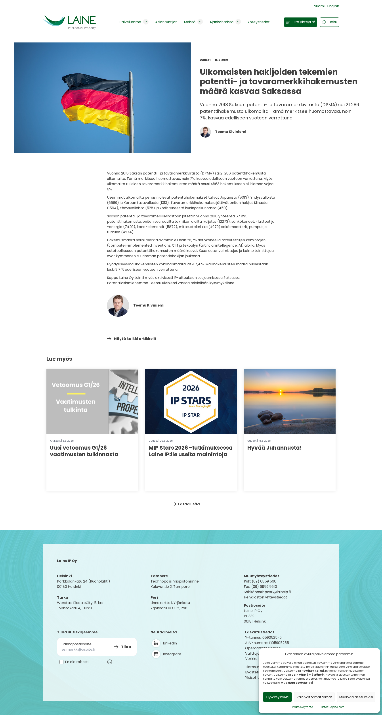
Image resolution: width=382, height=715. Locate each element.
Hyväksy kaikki (277, 697)
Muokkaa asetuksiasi (356, 697)
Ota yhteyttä (303, 22)
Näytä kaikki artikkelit (135, 338)
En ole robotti (76, 662)
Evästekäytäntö (302, 707)
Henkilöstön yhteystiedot (265, 597)
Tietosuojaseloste (332, 707)
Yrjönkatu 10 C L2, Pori (169, 608)
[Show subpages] (146, 22)
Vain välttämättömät (314, 697)
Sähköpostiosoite (77, 644)
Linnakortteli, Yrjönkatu (170, 602)
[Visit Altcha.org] (109, 661)
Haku (333, 22)
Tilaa (126, 646)
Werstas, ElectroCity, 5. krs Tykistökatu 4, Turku (80, 605)
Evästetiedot (256, 672)
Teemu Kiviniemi (230, 131)
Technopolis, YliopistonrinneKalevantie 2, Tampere (175, 584)
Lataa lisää (189, 504)
